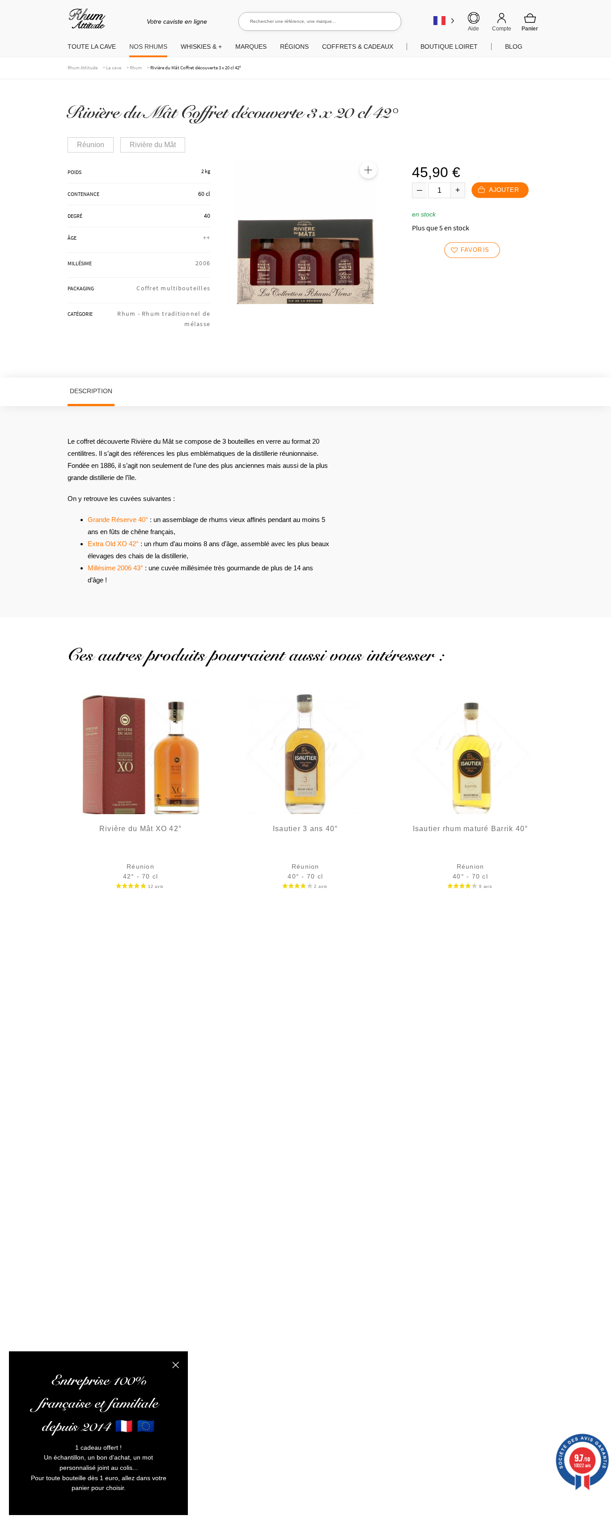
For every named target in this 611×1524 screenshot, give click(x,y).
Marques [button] (251, 46)
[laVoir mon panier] (530, 22)
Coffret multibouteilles (173, 288)
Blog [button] (513, 46)
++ (207, 237)
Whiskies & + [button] (201, 46)
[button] (368, 169)
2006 (202, 263)
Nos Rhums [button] (148, 46)
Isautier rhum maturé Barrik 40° (470, 828)
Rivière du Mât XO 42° (140, 828)
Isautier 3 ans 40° (305, 828)
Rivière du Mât (153, 145)
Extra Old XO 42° (113, 544)
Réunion (90, 145)
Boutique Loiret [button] (449, 46)
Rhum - (129, 314)
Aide (473, 28)
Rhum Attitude (85, 21)
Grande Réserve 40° (118, 519)
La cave (113, 67)
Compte (501, 28)
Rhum (136, 67)
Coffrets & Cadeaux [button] (357, 46)
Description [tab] (91, 391)
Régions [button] (294, 46)
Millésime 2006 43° (115, 568)
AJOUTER (503, 190)
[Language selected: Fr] (444, 20)
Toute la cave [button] (92, 46)
